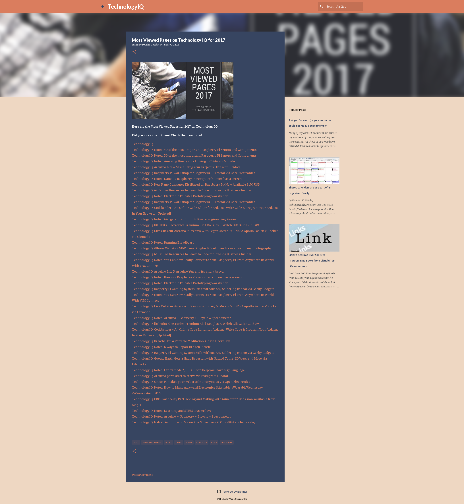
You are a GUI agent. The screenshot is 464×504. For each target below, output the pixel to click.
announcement (152, 442)
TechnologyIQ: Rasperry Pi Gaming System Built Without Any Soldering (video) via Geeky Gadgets (203, 289)
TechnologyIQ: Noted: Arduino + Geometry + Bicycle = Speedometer (181, 318)
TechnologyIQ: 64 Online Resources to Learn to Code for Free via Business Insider (192, 190)
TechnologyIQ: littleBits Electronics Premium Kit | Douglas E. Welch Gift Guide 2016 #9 (195, 225)
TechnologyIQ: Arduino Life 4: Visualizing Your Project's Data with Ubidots (186, 167)
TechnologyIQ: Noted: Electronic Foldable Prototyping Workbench (180, 196)
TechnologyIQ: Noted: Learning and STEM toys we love (172, 410)
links (178, 442)
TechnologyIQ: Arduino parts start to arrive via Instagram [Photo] (180, 376)
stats (214, 442)
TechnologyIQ (126, 6)
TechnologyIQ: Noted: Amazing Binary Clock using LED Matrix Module (183, 161)
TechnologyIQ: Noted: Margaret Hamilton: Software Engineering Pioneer (185, 219)
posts (189, 442)
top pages (226, 442)
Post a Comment (142, 474)
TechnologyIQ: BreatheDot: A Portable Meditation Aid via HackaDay (181, 341)
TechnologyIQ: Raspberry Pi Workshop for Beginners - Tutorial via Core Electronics (193, 173)
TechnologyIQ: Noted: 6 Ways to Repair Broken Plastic (171, 347)
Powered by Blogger (234, 491)
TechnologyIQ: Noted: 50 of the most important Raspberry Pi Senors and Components (194, 150)
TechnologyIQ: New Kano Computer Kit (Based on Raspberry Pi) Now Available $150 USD (196, 184)
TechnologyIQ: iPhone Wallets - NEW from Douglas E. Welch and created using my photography (202, 248)
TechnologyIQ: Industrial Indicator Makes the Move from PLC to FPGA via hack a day (193, 422)
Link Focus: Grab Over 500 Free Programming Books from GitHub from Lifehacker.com (312, 261)
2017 (135, 442)
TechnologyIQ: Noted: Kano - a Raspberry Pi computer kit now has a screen (187, 179)
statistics (201, 442)
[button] (134, 52)
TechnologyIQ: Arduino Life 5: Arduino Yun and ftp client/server (178, 271)
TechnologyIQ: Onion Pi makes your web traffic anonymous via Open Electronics (191, 381)
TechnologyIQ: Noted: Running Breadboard (163, 242)
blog (168, 442)
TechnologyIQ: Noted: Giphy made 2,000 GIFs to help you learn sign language (188, 370)
